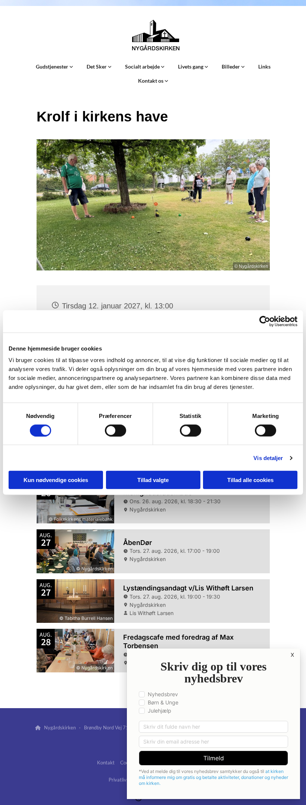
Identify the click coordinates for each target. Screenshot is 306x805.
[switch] (115, 430)
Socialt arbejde (143, 66)
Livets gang (191, 66)
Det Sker (97, 66)
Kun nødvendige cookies (56, 480)
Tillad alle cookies (250, 480)
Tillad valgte (153, 480)
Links (264, 66)
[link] (54, 67)
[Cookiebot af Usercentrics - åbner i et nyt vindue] (264, 321)
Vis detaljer (268, 457)
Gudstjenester (52, 66)
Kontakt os (151, 80)
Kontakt (106, 763)
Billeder (231, 66)
